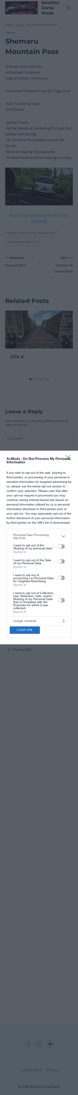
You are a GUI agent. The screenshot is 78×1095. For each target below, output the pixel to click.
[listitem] (39, 536)
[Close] (69, 459)
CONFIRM (25, 630)
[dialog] (39, 548)
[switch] (61, 546)
